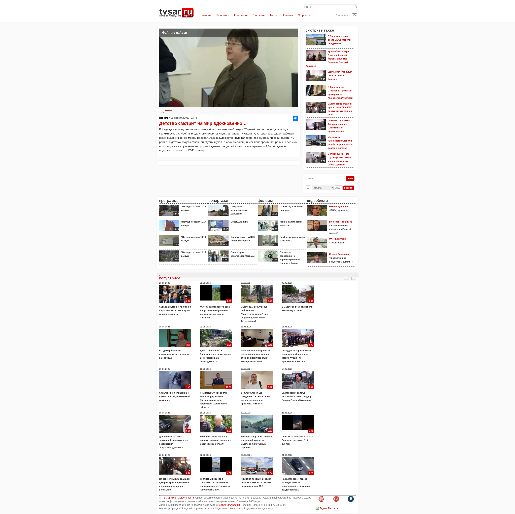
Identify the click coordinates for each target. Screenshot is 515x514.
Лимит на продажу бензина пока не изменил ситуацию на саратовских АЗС (256, 482)
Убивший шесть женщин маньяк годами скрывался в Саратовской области (215, 440)
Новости (206, 15)
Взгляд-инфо (342, 15)
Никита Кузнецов (338, 206)
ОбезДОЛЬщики (239, 222)
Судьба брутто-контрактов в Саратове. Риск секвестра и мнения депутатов (175, 310)
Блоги (273, 15)
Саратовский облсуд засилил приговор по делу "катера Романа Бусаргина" (297, 396)
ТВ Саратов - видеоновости (178, 497)
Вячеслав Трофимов (340, 222)
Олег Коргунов (337, 239)
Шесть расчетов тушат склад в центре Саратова (340, 75)
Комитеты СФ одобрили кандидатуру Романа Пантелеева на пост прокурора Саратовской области (213, 400)
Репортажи (222, 15)
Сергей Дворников (339, 254)
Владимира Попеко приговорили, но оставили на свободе (174, 354)
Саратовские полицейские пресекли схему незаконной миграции (174, 396)
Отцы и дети (338, 242)
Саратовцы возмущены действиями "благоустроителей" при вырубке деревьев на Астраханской (254, 314)
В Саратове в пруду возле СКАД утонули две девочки (339, 40)
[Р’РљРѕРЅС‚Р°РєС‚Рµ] (295, 118)
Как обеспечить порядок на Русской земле (340, 229)
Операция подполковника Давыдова (239, 210)
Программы (241, 15)
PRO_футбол (338, 210)
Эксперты (259, 15)
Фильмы (288, 15)
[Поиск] (356, 7)
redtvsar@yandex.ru (229, 505)
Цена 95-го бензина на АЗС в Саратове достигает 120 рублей (297, 440)
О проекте (304, 15)
